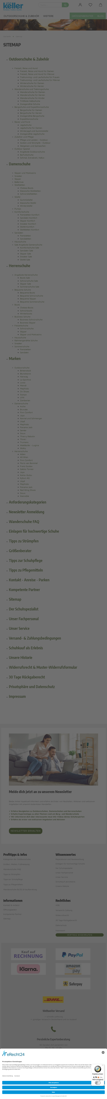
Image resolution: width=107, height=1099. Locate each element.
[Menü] (102, 1065)
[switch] (98, 1083)
